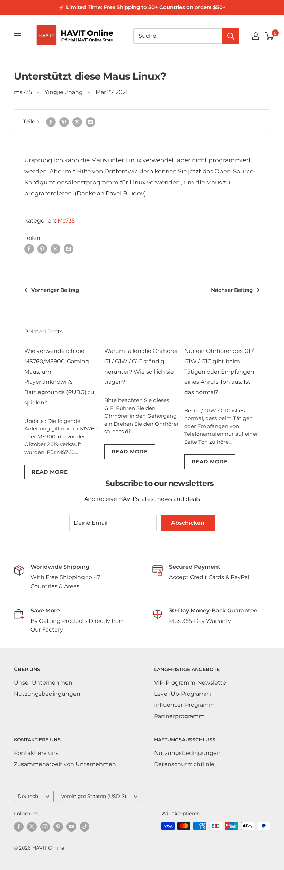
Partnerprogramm (179, 716)
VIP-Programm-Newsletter (191, 682)
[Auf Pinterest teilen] (64, 121)
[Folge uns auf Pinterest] (58, 827)
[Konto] (255, 36)
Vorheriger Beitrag (55, 290)
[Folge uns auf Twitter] (32, 827)
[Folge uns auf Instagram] (45, 827)
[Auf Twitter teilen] (77, 121)
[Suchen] (230, 36)
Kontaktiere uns (36, 753)
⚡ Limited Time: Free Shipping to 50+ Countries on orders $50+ (142, 7)
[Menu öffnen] (17, 35)
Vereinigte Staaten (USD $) (93, 796)
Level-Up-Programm (182, 693)
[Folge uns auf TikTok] (84, 827)
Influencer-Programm (184, 705)
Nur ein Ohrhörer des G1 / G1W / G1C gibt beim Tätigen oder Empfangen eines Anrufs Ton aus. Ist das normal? (219, 372)
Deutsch (28, 796)
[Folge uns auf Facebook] (19, 827)
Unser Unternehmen (43, 682)
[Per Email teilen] (90, 121)
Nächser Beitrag (232, 290)
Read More (50, 472)
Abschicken (187, 523)
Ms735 (66, 220)
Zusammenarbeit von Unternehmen (65, 764)
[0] (269, 36)
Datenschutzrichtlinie (184, 764)
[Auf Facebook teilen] (51, 121)
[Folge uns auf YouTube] (71, 827)
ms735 (23, 92)
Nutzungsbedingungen (47, 693)
